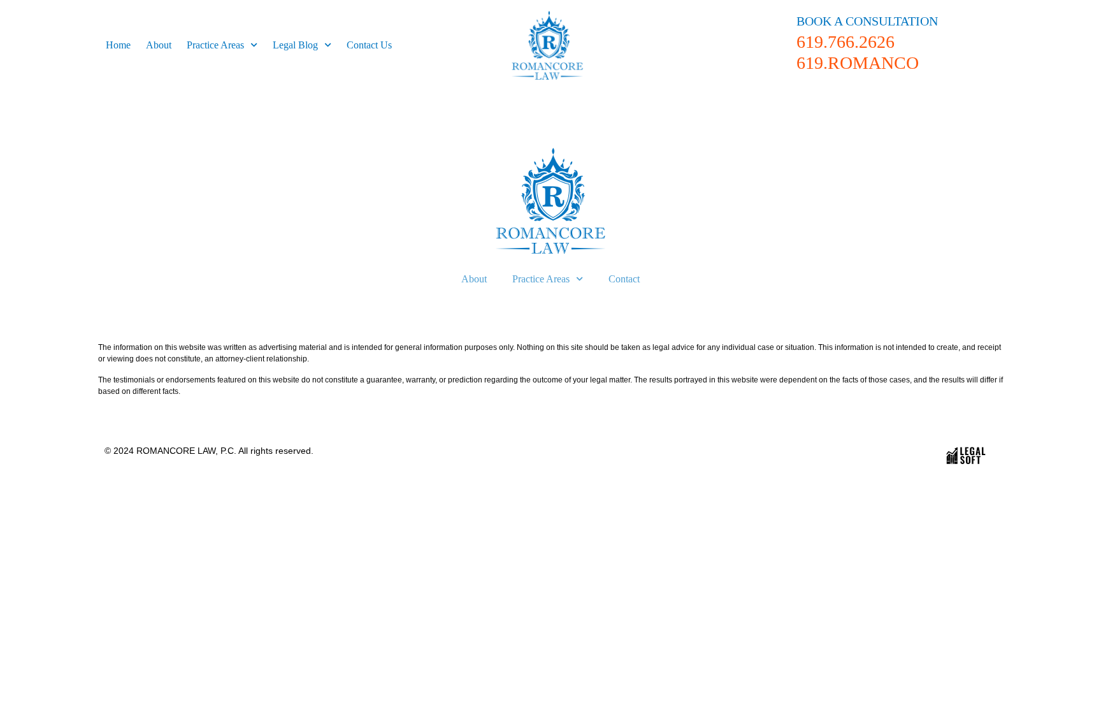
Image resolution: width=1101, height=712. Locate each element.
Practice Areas (215, 45)
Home (118, 45)
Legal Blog (295, 45)
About (158, 45)
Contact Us (369, 45)
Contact (624, 278)
